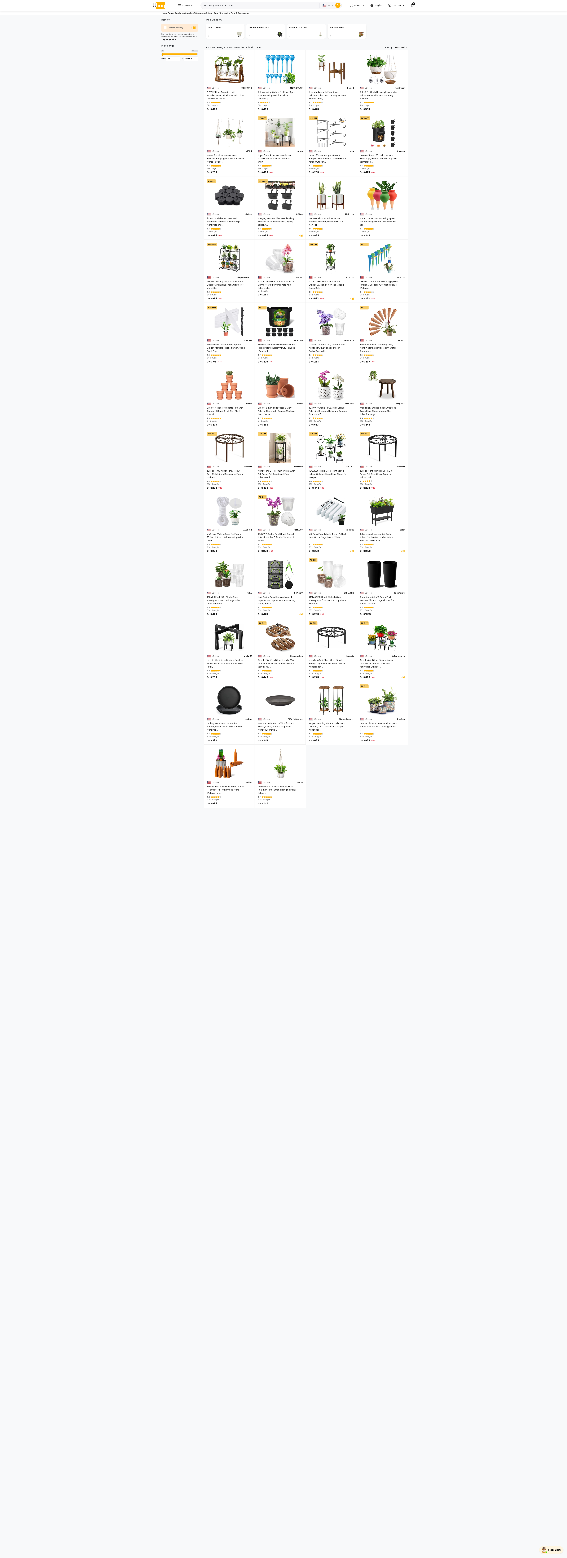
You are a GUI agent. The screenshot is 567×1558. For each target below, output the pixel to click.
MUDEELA (349, 214)
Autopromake (398, 656)
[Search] (337, 5)
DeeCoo (401, 719)
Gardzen (298, 340)
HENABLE (350, 467)
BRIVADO (298, 593)
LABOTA (401, 277)
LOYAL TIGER (348, 277)
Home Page (167, 13)
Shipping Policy (168, 39)
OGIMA (299, 214)
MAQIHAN (247, 530)
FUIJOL (299, 277)
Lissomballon (296, 656)
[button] (357, 5)
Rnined (350, 88)
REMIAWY (349, 403)
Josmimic (298, 467)
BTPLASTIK (349, 593)
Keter (402, 530)
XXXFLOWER (246, 88)
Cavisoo (401, 151)
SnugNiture (399, 593)
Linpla (300, 151)
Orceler (248, 403)
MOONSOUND (296, 88)
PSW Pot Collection (295, 719)
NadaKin (350, 530)
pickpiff (248, 656)
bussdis (248, 467)
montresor (400, 88)
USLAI (300, 782)
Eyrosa (350, 151)
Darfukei (248, 340)
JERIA (249, 593)
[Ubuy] (159, 5)
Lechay (248, 719)
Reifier (249, 782)
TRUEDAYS (349, 340)
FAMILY (401, 340)
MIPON (249, 151)
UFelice (248, 214)
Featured (400, 47)
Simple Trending (244, 277)
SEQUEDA (400, 403)
